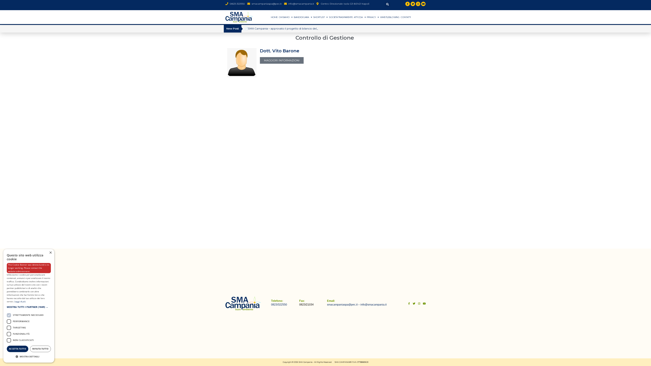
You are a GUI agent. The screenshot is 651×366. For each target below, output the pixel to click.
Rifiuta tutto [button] (40, 348)
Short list (319, 17)
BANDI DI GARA (301, 17)
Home (274, 17)
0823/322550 (279, 304)
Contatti (406, 17)
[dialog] (28, 306)
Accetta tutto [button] (17, 348)
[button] (387, 4)
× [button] (50, 252)
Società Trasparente (341, 17)
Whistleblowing (389, 17)
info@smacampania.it (373, 304)
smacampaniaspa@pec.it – (343, 304)
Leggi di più (20, 301)
